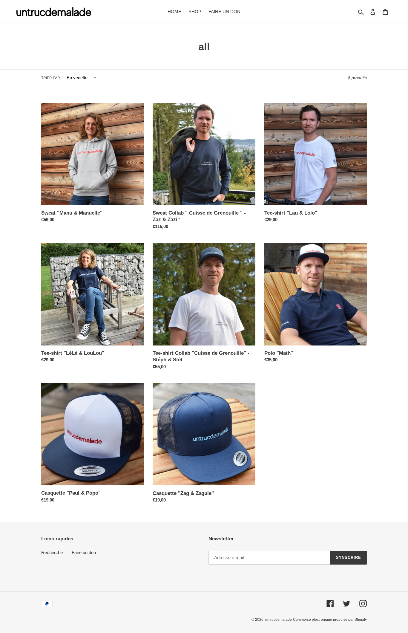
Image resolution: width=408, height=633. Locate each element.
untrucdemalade (278, 619)
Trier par (50, 78)
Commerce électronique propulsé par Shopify (330, 619)
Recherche (52, 552)
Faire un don (84, 552)
